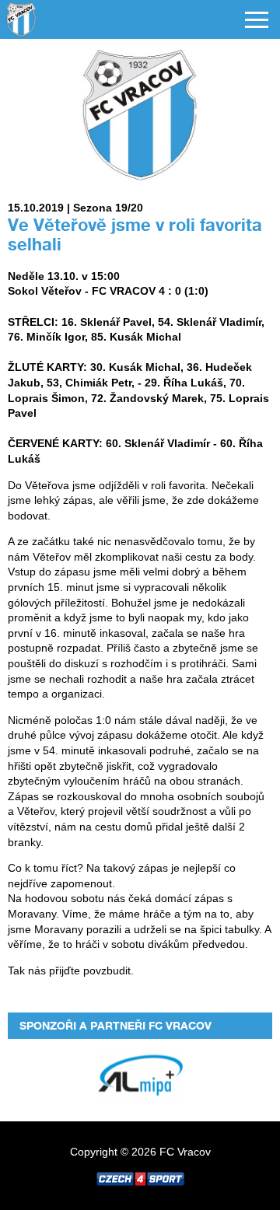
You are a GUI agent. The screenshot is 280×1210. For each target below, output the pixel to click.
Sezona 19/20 (108, 207)
